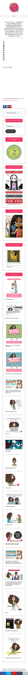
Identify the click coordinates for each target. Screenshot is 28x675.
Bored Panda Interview (11, 318)
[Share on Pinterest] (14, 673)
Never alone (8, 524)
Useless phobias (9, 506)
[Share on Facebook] (3, 673)
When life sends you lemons (13, 658)
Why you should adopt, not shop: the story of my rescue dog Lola (13, 391)
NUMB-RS (8, 451)
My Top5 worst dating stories (13, 373)
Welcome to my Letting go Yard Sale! (12, 346)
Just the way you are (11, 411)
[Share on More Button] (25, 673)
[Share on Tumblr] (19, 673)
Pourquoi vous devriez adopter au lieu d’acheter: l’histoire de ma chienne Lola (13, 562)
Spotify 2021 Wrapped (11, 630)
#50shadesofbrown (10, 468)
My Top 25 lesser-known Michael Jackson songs (12, 544)
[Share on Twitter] (8, 673)
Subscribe (10, 131)
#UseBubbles (9, 299)
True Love (8, 488)
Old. (6, 612)
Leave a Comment (20, 38)
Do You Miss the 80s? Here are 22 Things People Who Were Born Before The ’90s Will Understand (13, 583)
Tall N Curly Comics (14, 7)
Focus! (7, 434)
